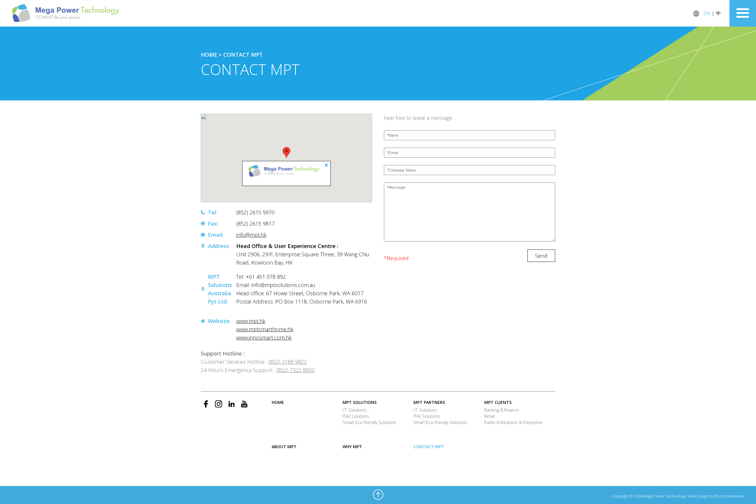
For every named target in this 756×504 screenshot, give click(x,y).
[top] (378, 495)
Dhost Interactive (729, 496)
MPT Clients (497, 402)
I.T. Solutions (354, 409)
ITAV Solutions (356, 416)
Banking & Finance (501, 409)
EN (706, 13)
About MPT (284, 446)
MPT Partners (429, 402)
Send (541, 255)
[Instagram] (219, 404)
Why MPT (352, 446)
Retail (489, 416)
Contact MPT (243, 54)
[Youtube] (244, 404)
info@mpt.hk (251, 234)
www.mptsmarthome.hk (264, 329)
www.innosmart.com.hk (263, 337)
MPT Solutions (360, 402)
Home (209, 54)
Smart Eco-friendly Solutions (369, 422)
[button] (286, 152)
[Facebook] (206, 404)
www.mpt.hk (250, 320)
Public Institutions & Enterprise (513, 422)
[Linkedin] (231, 404)
